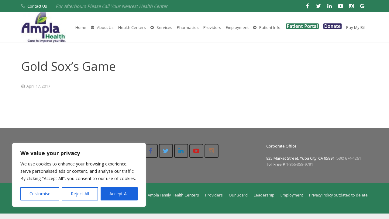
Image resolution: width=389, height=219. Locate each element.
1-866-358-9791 (299, 164)
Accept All (119, 193)
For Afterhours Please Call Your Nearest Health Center (111, 6)
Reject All (80, 193)
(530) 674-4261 (348, 158)
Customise (39, 193)
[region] (79, 175)
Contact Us (37, 6)
